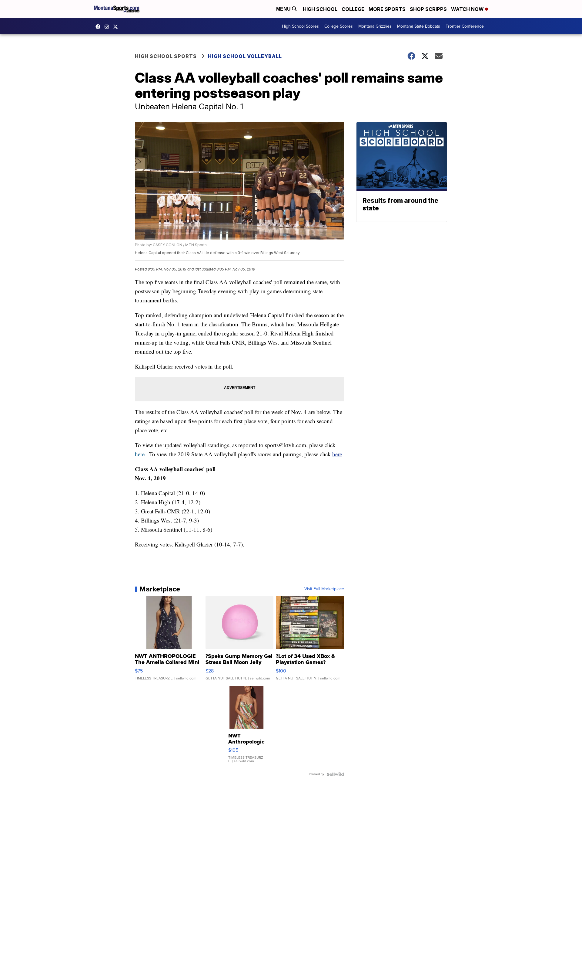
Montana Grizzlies (375, 26)
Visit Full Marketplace (324, 589)
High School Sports (166, 56)
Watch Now (468, 9)
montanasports (99, 26)
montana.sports (108, 26)
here (140, 454)
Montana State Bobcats (418, 26)
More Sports (387, 9)
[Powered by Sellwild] (335, 774)
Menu (284, 9)
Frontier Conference (465, 26)
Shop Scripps (428, 9)
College (353, 9)
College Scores (338, 26)
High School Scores (300, 26)
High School (320, 9)
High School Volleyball (245, 56)
